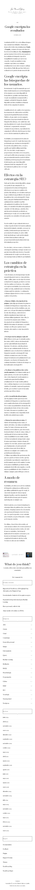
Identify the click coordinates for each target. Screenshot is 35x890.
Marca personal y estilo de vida (11, 606)
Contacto (17, 881)
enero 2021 (6, 730)
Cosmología (6, 638)
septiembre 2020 (7, 739)
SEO (17, 22)
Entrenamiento (7, 651)
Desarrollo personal (8, 642)
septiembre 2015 (7, 765)
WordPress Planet (8, 871)
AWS (4, 625)
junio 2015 (5, 774)
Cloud (4, 633)
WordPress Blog (7, 866)
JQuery (5, 655)
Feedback (5, 849)
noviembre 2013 (7, 809)
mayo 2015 (6, 778)
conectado (19, 568)
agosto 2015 (6, 769)
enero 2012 (6, 830)
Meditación (6, 664)
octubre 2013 (6, 813)
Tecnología (6, 694)
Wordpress (6, 703)
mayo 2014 (6, 804)
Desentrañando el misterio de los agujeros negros (16, 595)
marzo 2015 (6, 783)
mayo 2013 (6, 817)
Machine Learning (8, 659)
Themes (5, 862)
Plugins (5, 853)
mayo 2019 (6, 752)
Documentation (7, 845)
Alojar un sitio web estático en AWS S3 (13, 611)
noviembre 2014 (7, 796)
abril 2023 (5, 721)
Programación (7, 677)
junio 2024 (5, 717)
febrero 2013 (6, 822)
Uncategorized (7, 699)
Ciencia (5, 629)
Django (5, 646)
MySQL (5, 668)
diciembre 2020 (7, 735)
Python (5, 681)
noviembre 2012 (7, 826)
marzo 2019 (6, 761)
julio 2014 (5, 800)
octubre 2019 (6, 748)
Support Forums (7, 858)
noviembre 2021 (7, 726)
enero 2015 (6, 787)
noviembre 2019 (7, 743)
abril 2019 (5, 756)
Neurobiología (7, 673)
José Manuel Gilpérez (17, 9)
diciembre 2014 (7, 791)
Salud (4, 686)
